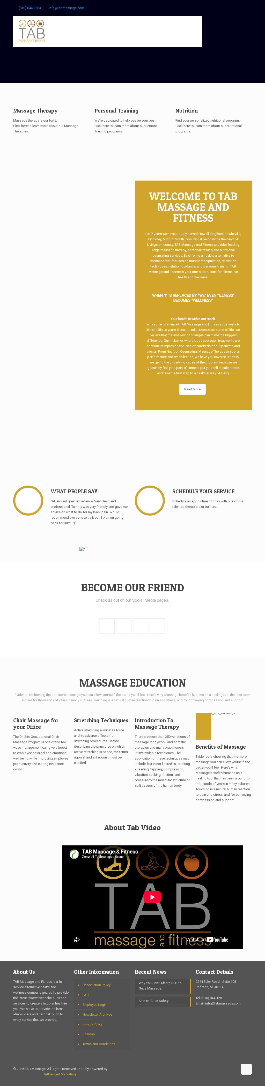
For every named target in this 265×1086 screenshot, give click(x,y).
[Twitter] (242, 7)
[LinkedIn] (249, 7)
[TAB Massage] (31, 31)
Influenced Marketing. (60, 1074)
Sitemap (89, 1034)
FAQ (86, 995)
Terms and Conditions (99, 1044)
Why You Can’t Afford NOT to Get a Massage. (160, 985)
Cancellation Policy (97, 985)
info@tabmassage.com (66, 8)
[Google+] (235, 7)
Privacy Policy (92, 1024)
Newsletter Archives (97, 1014)
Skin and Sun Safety (153, 1001)
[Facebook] (228, 7)
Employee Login (95, 1005)
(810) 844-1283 (30, 8)
